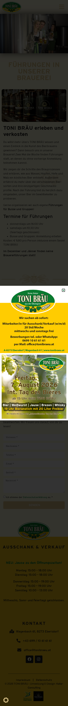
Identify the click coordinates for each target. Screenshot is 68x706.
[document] (34, 353)
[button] (6, 700)
